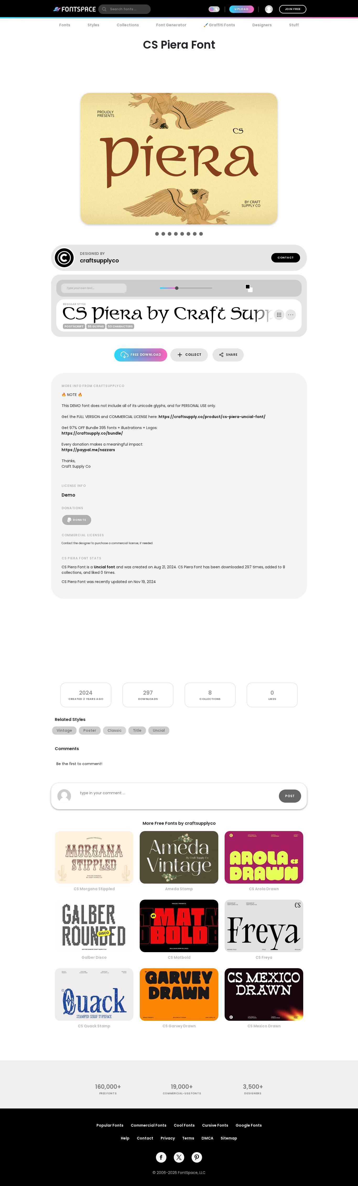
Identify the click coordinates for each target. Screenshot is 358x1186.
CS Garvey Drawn (179, 1026)
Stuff (294, 25)
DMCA (207, 1138)
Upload (241, 9)
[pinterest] (197, 1157)
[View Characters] (279, 315)
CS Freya (264, 957)
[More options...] (290, 315)
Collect (193, 354)
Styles (93, 25)
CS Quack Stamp (94, 1026)
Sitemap (229, 1138)
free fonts (108, 1093)
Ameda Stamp (179, 888)
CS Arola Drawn (264, 888)
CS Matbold (179, 957)
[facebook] (161, 1157)
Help (125, 1138)
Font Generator (171, 25)
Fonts (64, 25)
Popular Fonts (109, 1125)
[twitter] (179, 1157)
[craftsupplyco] (67, 257)
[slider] (176, 288)
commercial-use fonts (182, 1093)
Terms (188, 1138)
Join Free (293, 9)
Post (290, 796)
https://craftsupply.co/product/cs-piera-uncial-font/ (212, 416)
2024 (86, 693)
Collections (128, 25)
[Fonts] (74, 9)
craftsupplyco (99, 260)
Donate (79, 520)
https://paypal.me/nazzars (88, 449)
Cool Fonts (184, 1125)
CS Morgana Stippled (94, 888)
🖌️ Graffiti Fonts (219, 25)
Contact (286, 258)
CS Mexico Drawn (264, 1026)
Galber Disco (94, 957)
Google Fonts (249, 1125)
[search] (124, 9)
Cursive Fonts (215, 1125)
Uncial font (104, 567)
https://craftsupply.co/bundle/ (92, 433)
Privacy (168, 1138)
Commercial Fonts (148, 1125)
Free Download (146, 354)
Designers (262, 25)
